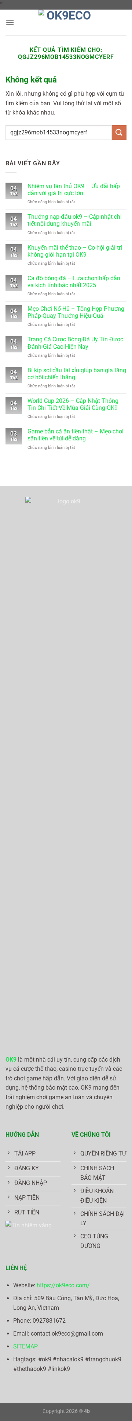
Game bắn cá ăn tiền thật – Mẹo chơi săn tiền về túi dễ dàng (75, 435)
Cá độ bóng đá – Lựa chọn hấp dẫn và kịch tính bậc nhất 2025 (73, 282)
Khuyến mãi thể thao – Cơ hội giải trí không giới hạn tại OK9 (74, 251)
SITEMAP (25, 1346)
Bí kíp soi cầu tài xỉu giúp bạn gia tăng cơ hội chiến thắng (76, 374)
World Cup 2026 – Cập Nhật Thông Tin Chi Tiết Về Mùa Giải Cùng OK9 (72, 404)
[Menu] (10, 22)
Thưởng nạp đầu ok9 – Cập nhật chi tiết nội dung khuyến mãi (74, 220)
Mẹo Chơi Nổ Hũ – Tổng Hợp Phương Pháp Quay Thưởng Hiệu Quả (75, 312)
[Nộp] (119, 132)
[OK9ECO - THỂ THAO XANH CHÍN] (66, 22)
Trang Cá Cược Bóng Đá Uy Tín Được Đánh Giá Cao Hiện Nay (75, 343)
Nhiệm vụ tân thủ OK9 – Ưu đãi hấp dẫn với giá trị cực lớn (73, 190)
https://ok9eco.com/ (63, 1285)
